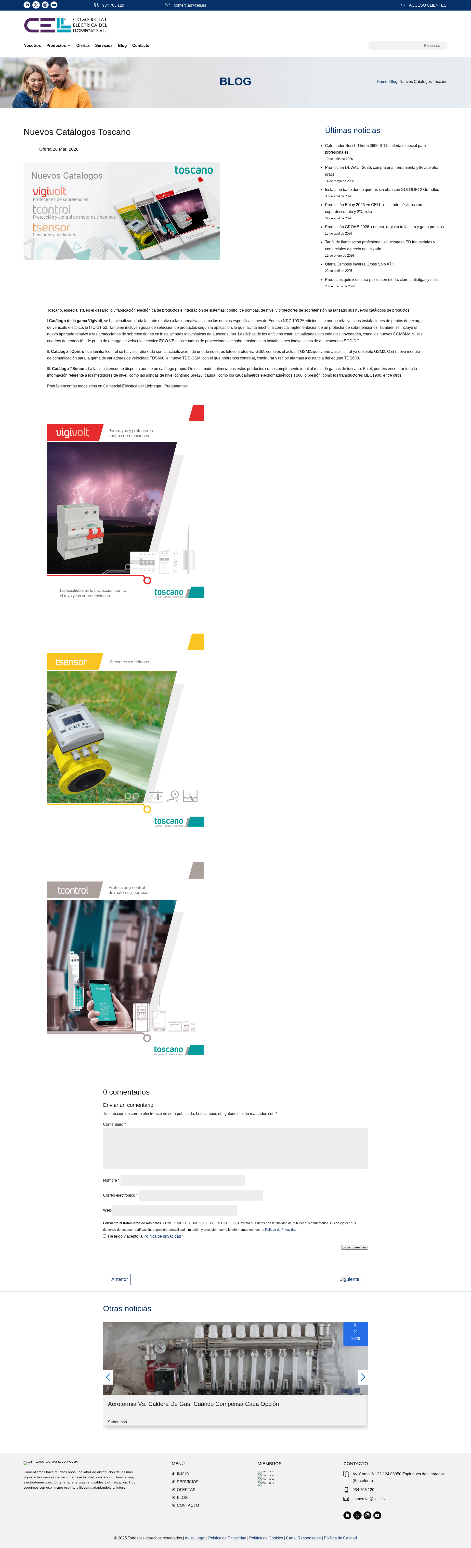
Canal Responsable (303, 1538)
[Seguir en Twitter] (36, 5)
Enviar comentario (354, 1247)
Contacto (140, 46)
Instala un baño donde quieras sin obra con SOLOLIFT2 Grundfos (382, 189)
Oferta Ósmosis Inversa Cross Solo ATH (359, 264)
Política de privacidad (163, 1236)
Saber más (117, 1422)
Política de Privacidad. (280, 1229)
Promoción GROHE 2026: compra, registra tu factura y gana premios (384, 227)
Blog (122, 46)
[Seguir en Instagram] (45, 4)
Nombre (111, 1180)
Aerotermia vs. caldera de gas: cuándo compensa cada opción (193, 1404)
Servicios (104, 46)
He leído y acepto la (145, 1236)
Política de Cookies (266, 1538)
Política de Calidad (340, 1538)
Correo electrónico (120, 1195)
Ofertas (83, 46)
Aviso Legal (195, 1538)
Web (107, 1210)
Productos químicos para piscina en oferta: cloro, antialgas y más (381, 280)
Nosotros (32, 46)
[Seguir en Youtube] (54, 4)
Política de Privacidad (227, 1538)
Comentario (114, 1124)
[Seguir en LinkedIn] (27, 4)
